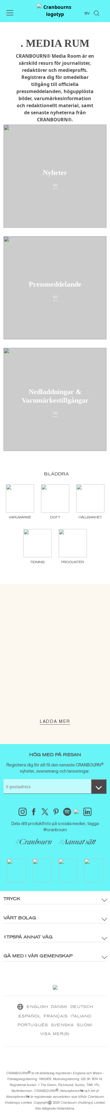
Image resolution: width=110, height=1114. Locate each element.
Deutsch (81, 1007)
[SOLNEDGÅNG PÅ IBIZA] (55, 678)
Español (29, 1016)
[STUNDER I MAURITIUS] (55, 687)
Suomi (84, 1025)
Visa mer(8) (55, 1034)
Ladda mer (55, 721)
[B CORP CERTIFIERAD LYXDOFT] (55, 705)
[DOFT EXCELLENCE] (55, 696)
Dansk (59, 1007)
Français (56, 1016)
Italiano (81, 1016)
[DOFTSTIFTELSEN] (55, 669)
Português (33, 1025)
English (37, 1007)
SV (86, 13)
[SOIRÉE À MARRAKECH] (55, 660)
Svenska (62, 1025)
